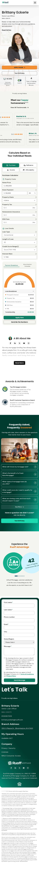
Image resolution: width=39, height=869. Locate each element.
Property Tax (7, 204)
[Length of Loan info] (36, 239)
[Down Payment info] (36, 190)
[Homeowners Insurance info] (36, 212)
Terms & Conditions (27, 674)
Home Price (6, 182)
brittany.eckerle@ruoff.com (12, 720)
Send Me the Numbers (19, 322)
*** (26, 103)
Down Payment (7, 190)
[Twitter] (19, 343)
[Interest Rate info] (36, 254)
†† (18, 246)
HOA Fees (5, 219)
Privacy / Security (8, 748)
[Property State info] (36, 197)
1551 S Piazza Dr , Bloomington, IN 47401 (17, 728)
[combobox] (19, 200)
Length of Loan (8, 239)
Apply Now (18, 67)
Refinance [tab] (29, 165)
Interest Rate (7, 254)
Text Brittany (19, 73)
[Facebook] (10, 343)
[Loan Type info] (36, 232)
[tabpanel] (19, 216)
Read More (19, 363)
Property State (8, 197)
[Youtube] (24, 343)
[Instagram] (28, 343)
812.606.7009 (7, 716)
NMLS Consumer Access (11, 756)
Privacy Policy (11, 676)
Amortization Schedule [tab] (27, 265)
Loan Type (6, 232)
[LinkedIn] (14, 343)
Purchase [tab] (12, 165)
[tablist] (19, 167)
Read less (25, 791)
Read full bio (6, 30)
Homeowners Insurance (11, 212)
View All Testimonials (18, 107)
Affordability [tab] (30, 170)
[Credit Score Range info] (36, 246)
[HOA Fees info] (36, 219)
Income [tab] (12, 170)
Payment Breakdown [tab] (11, 265)
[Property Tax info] (36, 204)
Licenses (5, 752)
